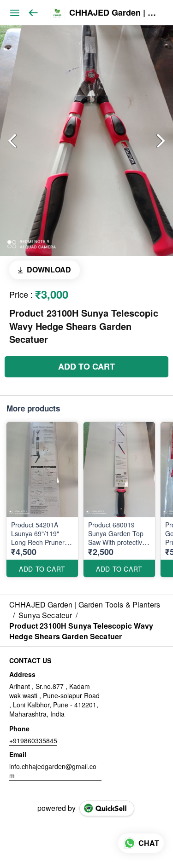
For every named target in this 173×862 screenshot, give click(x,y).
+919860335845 (33, 740)
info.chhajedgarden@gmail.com (52, 771)
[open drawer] (14, 13)
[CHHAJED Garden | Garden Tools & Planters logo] (57, 13)
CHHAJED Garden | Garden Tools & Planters (114, 12)
